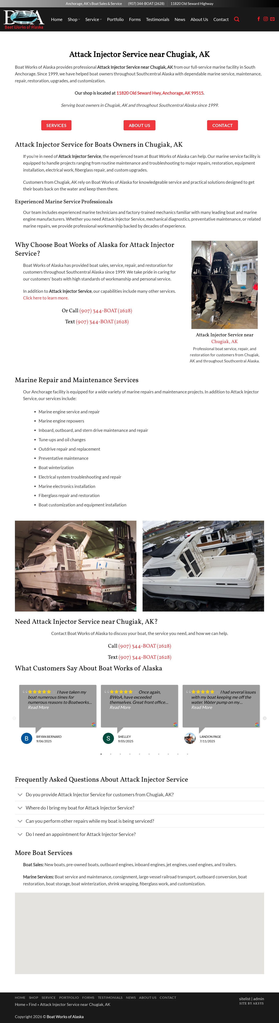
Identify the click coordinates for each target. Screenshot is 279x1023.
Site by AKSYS (251, 1003)
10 (187, 754)
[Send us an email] (272, 19)
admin (258, 999)
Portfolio (115, 19)
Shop (72, 19)
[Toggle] (20, 795)
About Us (199, 19)
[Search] (236, 19)
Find (33, 1004)
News (180, 19)
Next (264, 718)
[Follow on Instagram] (265, 19)
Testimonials (157, 19)
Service (92, 19)
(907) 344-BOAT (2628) (146, 3)
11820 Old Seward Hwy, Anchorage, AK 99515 (159, 92)
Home (56, 19)
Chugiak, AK (224, 342)
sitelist (244, 999)
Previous (14, 718)
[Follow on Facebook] (259, 19)
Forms (135, 19)
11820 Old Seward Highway (192, 3)
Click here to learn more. (45, 297)
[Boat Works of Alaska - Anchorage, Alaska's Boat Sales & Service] (24, 19)
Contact (221, 19)
